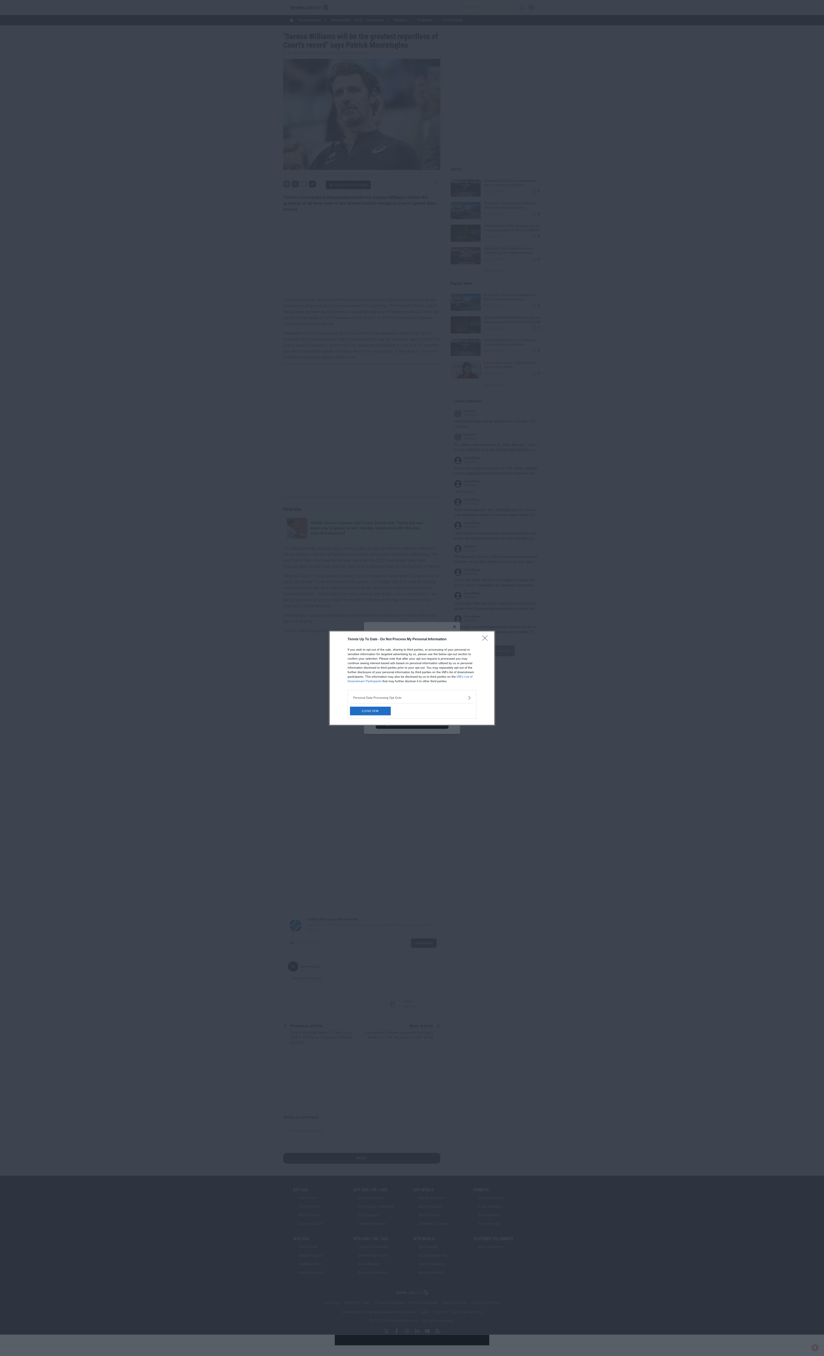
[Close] (486, 639)
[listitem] (412, 698)
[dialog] (412, 678)
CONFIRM (370, 711)
